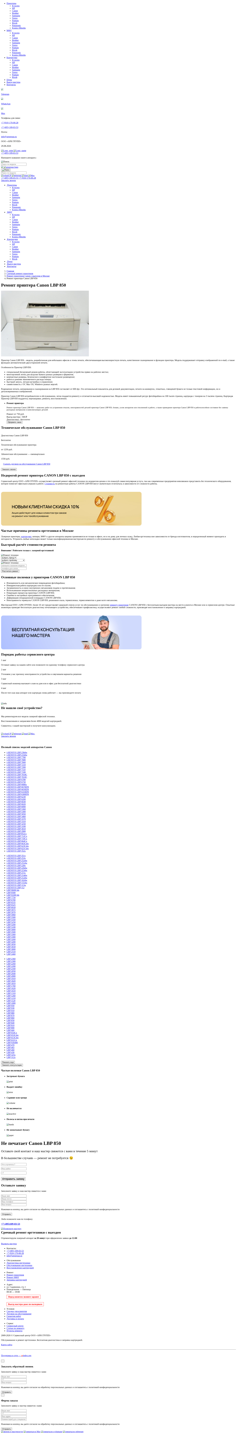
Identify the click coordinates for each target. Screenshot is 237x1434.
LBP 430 (10, 1052)
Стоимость (50, 484)
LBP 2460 (11, 954)
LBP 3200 (11, 942)
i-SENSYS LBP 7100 (16, 772)
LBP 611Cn (12, 1040)
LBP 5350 (11, 920)
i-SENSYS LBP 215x (16, 873)
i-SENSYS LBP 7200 (16, 767)
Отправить (6, 1392)
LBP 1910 (11, 978)
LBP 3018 (11, 947)
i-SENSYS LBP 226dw (17, 868)
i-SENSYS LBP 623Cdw (18, 846)
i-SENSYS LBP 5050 (16, 814)
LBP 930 (10, 1008)
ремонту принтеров (119, 605)
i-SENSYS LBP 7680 (16, 760)
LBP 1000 (11, 1003)
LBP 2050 (11, 971)
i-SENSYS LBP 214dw (17, 875)
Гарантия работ (14, 1316)
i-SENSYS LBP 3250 (16, 824)
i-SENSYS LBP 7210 (16, 765)
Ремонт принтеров (15, 1275)
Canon (15, 11)
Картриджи (12, 57)
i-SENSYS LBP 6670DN (18, 787)
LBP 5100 (11, 927)
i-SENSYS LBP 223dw (17, 870)
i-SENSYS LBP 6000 (16, 806)
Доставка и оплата (15, 1319)
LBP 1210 (11, 998)
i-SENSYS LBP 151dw (17, 883)
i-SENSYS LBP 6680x (17, 784)
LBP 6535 (11, 902)
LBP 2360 (11, 959)
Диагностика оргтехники (18, 1263)
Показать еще (8, 1062)
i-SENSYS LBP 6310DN (18, 792)
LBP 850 (10, 1020)
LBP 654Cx (12, 1033)
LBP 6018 (11, 907)
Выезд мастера (13, 82)
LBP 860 (10, 1018)
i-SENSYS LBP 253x (16, 858)
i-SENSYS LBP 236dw (17, 752)
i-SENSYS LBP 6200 (16, 799)
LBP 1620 (11, 988)
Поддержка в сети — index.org (16, 1355)
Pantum (15, 20)
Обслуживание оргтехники (19, 1265)
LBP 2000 (11, 976)
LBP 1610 (11, 991)
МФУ (9, 30)
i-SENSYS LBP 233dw (17, 755)
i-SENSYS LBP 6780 (16, 779)
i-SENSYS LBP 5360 (16, 809)
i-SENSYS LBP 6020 (16, 804)
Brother (15, 13)
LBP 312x (11, 1057)
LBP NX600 (12, 1042)
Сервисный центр (15, 1326)
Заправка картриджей (17, 1280)
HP (13, 8)
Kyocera (15, 6)
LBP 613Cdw (13, 1037)
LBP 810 (10, 1025)
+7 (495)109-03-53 (10, 1224)
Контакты (11, 84)
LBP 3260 (11, 939)
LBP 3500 (11, 932)
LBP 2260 (11, 964)
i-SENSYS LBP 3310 (16, 821)
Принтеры (11, 3)
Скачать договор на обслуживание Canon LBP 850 (26, 464)
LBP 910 (10, 1010)
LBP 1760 (11, 986)
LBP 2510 (11, 952)
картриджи (26, 536)
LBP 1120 (11, 1001)
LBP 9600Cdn (13, 890)
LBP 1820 (11, 981)
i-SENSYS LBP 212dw (17, 878)
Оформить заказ (14, 422)
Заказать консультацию (12, 1065)
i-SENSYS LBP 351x (16, 855)
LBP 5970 (11, 912)
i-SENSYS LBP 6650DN (18, 789)
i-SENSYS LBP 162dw (17, 880)
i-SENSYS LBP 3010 (16, 829)
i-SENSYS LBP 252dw (17, 860)
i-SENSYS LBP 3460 (16, 816)
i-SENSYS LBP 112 (15, 887)
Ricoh (14, 23)
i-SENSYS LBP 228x (16, 865)
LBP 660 (10, 1030)
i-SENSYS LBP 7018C (17, 774)
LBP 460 (10, 1050)
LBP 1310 (11, 993)
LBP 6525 (11, 905)
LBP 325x (11, 1055)
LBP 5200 (11, 924)
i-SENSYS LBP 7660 (16, 762)
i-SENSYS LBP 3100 (16, 826)
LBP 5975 (11, 910)
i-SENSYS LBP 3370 (16, 819)
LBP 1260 (11, 996)
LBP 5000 (11, 929)
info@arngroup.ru (9, 136)
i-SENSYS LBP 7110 (16, 770)
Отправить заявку (13, 1179)
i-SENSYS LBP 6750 (16, 782)
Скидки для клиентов (17, 1311)
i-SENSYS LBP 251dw (17, 863)
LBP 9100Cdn (13, 895)
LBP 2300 (11, 961)
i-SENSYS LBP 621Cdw (18, 848)
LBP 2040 (11, 973)
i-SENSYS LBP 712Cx (17, 836)
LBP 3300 (11, 937)
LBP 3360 (11, 934)
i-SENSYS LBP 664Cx (17, 841)
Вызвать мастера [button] (9, 1244)
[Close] (2, 1361)
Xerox (15, 18)
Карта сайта (6, 1345)
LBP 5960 (11, 915)
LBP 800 (10, 1028)
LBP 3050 (11, 944)
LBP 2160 (11, 968)
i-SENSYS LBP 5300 (16, 811)
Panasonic (16, 25)
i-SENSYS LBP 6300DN (18, 794)
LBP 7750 (11, 897)
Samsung (16, 16)
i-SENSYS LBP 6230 (16, 797)
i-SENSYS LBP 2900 (16, 831)
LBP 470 (10, 1045)
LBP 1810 (11, 983)
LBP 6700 (11, 900)
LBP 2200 (11, 966)
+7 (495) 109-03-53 (9, 127)
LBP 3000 (11, 949)
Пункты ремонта (14, 1331)
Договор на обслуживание (19, 1314)
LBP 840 (10, 1023)
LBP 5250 (11, 922)
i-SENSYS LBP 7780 (16, 757)
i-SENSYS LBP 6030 (16, 802)
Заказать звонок (9, 469)
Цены (9, 80)
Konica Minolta (19, 28)
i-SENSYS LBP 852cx (17, 834)
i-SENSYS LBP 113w (16, 885)
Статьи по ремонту (15, 1328)
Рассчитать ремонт (10, 571)
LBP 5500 (11, 917)
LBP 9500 (11, 892)
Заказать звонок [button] (8, 180)
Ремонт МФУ (13, 1277)
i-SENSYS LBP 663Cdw (18, 843)
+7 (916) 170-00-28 (9, 123)
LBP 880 (10, 1013)
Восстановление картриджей (20, 1268)
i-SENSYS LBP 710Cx (17, 838)
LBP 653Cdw (13, 1035)
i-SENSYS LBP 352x (16, 851)
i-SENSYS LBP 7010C (17, 777)
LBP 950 (10, 1005)
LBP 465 (10, 1047)
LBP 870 (10, 1015)
